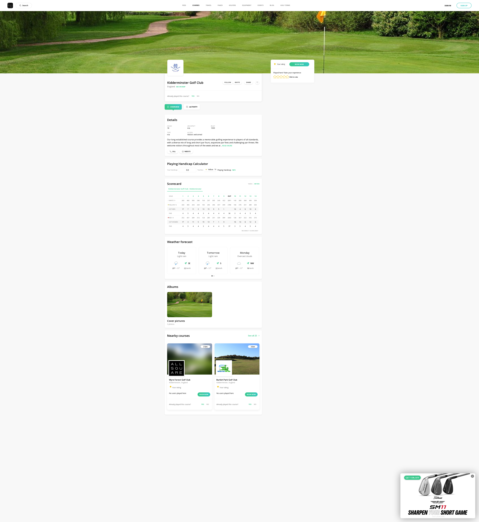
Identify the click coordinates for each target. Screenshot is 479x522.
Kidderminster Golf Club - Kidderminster (184, 189)
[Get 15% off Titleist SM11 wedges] (437, 495)
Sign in (448, 5)
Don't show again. (438, 516)
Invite (237, 82)
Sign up (464, 5)
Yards (250, 184)
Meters (256, 184)
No (198, 96)
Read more (227, 145)
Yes (193, 96)
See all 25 (252, 335)
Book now (203, 394)
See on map (180, 87)
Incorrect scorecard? (250, 231)
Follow (227, 82)
